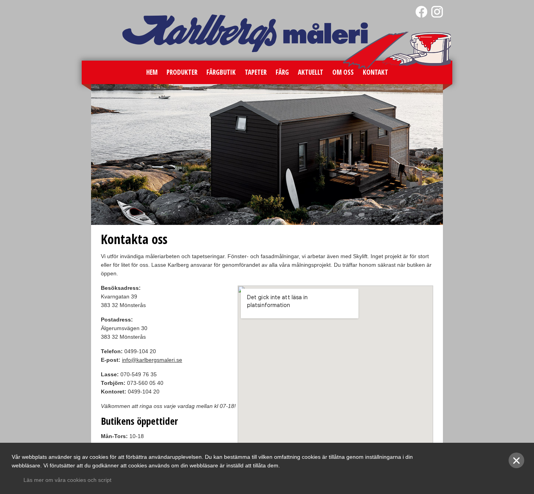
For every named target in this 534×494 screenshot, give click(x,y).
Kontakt (375, 72)
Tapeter (256, 72)
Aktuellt (310, 72)
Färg (282, 72)
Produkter (182, 72)
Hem (152, 72)
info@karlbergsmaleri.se (152, 360)
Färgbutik (221, 72)
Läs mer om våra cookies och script (67, 480)
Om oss (343, 72)
